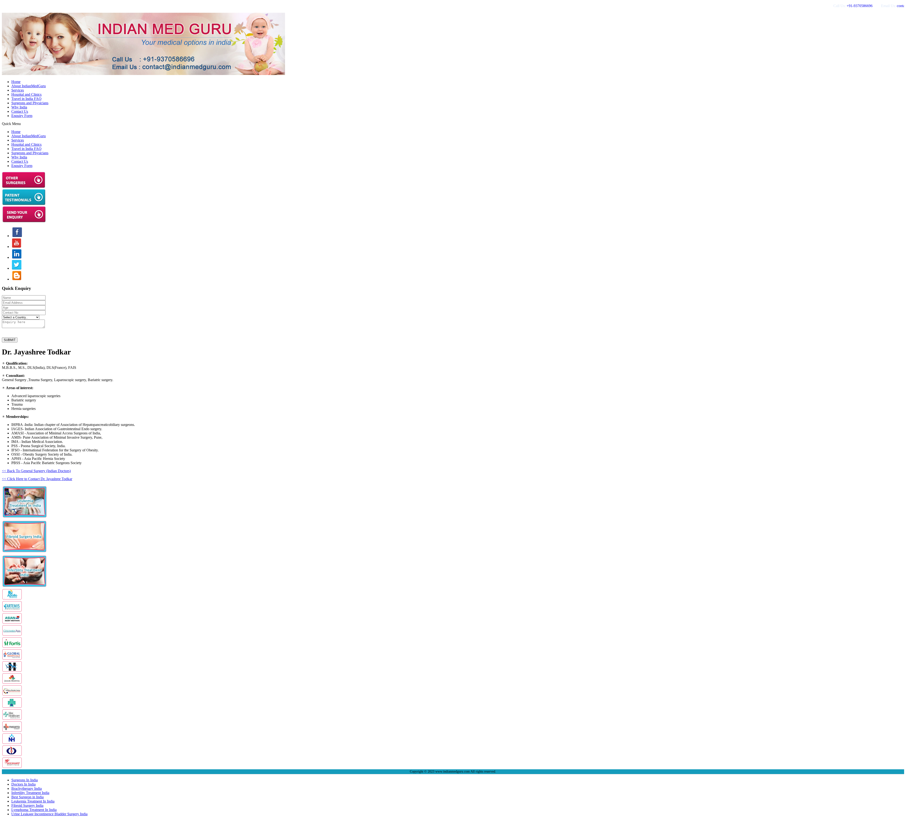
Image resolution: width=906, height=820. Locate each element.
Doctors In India (23, 784)
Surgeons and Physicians (29, 103)
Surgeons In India (24, 780)
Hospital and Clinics (26, 94)
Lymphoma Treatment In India (34, 810)
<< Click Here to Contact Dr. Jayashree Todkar (37, 479)
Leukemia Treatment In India (33, 801)
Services (17, 90)
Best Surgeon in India (27, 797)
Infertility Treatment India (30, 793)
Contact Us (19, 111)
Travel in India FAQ (26, 99)
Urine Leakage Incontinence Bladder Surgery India (49, 814)
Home (16, 82)
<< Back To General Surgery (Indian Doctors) (36, 471)
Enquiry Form (21, 116)
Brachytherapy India (26, 789)
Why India (19, 107)
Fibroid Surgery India (27, 805)
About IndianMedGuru (28, 86)
